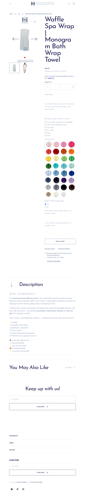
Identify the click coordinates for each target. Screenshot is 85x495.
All (19, 14)
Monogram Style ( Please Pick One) (57, 119)
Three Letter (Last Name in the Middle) (60, 122)
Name (49, 133)
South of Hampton (21, 482)
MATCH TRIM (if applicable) (54, 201)
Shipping (48, 71)
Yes (48, 204)
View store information (53, 261)
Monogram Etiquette (64, 249)
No (48, 207)
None (48, 135)
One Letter (50, 130)
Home (11, 14)
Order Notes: (49, 94)
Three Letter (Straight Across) (56, 125)
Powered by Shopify (36, 482)
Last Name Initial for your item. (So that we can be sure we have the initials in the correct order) (59, 106)
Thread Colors (49, 139)
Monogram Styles (50, 249)
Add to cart (60, 241)
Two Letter (50, 127)
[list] (24, 39)
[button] (10, 3)
